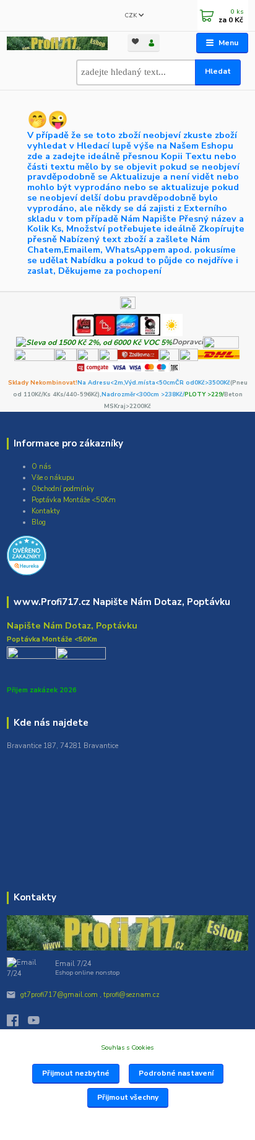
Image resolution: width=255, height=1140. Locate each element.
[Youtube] (38, 1023)
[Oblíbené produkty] (135, 42)
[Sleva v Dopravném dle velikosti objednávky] (94, 342)
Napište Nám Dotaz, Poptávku (72, 625)
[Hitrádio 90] (104, 324)
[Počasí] (171, 324)
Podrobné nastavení (176, 1073)
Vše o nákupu (53, 477)
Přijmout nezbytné (76, 1073)
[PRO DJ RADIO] (149, 324)
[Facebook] (17, 1023)
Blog (39, 522)
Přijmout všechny (127, 1097)
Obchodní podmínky (63, 489)
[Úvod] (57, 43)
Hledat (218, 71)
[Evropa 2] (127, 324)
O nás (41, 466)
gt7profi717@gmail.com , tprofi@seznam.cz (90, 994)
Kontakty (46, 511)
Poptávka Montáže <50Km (74, 500)
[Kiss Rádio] (83, 324)
